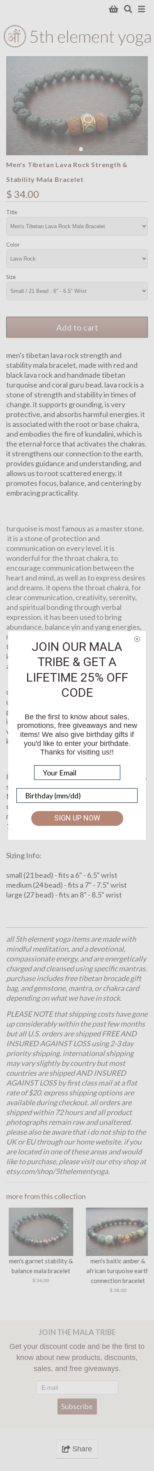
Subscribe (77, 1406)
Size (11, 277)
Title (11, 212)
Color (13, 244)
